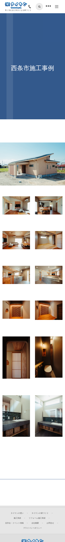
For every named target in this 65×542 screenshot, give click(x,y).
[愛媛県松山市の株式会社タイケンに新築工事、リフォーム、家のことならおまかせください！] (16, 5)
